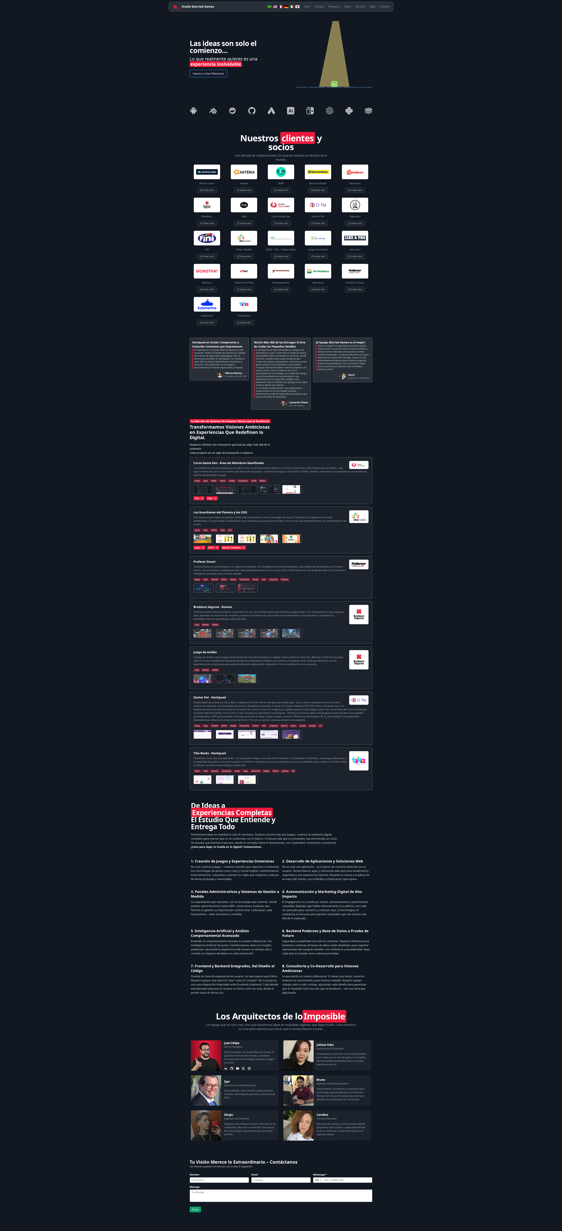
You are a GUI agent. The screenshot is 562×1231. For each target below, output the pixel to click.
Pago (210, 498)
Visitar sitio (208, 190)
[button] (318, 1180)
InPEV (211, 547)
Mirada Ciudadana (231, 547)
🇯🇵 (297, 6)
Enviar (195, 1209)
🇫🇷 (281, 6)
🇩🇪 (286, 6)
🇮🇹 (292, 6)
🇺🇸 (275, 6)
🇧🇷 (269, 6)
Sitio (197, 498)
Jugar (197, 547)
